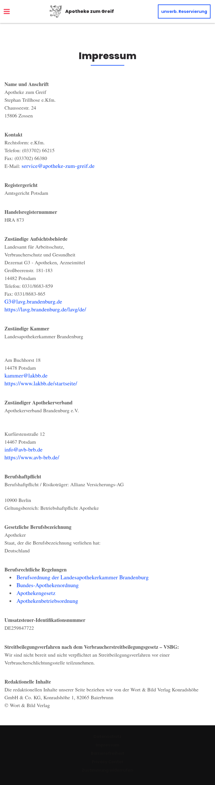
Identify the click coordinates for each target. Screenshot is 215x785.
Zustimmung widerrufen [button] (107, 770)
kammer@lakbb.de (26, 375)
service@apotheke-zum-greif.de (58, 166)
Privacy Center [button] (107, 762)
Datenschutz (107, 736)
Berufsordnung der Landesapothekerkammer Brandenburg (83, 577)
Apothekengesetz (36, 593)
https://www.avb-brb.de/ (31, 457)
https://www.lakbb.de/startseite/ (40, 383)
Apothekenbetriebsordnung (47, 601)
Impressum (107, 745)
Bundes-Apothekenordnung (48, 585)
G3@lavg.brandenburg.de (33, 301)
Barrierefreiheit (107, 753)
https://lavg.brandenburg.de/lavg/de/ (45, 309)
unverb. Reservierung (184, 11)
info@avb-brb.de (23, 449)
